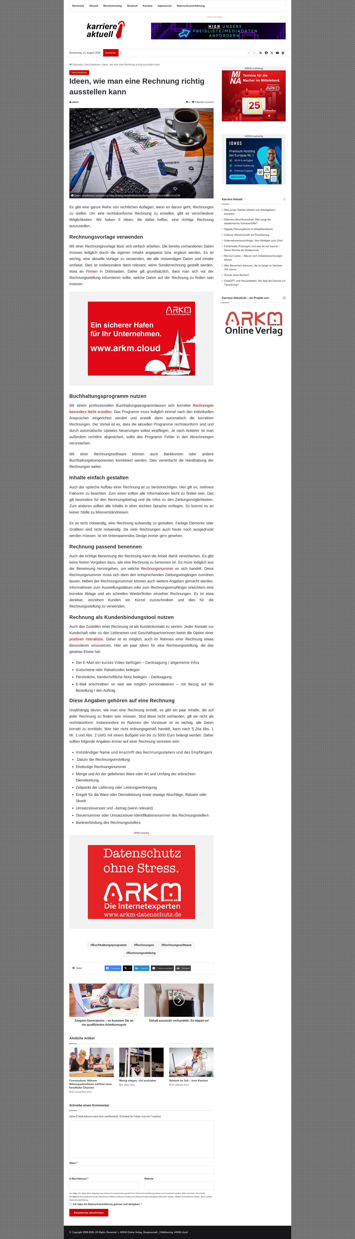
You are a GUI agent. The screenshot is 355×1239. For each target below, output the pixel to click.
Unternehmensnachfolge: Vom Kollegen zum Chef (253, 240)
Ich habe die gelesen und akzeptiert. (107, 1204)
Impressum (165, 5)
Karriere (148, 5)
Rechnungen (145, 945)
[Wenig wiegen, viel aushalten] (141, 1062)
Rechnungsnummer (157, 568)
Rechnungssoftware (177, 945)
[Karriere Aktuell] (103, 30)
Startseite (78, 5)
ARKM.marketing (214, 17)
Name (73, 1163)
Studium (132, 5)
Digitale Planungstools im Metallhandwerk (142, 52)
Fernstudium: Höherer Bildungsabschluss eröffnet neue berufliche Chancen (90, 1084)
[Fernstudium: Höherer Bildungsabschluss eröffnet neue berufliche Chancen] (91, 1062)
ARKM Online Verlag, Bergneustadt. (139, 1232)
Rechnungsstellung (142, 953)
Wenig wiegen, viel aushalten (137, 1080)
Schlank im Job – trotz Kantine (188, 1080)
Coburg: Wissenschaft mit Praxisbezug (246, 234)
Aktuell (93, 5)
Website (148, 1178)
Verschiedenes (92, 64)
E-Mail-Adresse (78, 1178)
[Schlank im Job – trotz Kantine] (191, 1062)
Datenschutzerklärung (191, 5)
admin (75, 102)
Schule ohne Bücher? (236, 275)
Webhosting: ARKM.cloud (174, 1232)
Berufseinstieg (112, 5)
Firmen (91, 271)
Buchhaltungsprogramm (109, 945)
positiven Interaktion (86, 639)
